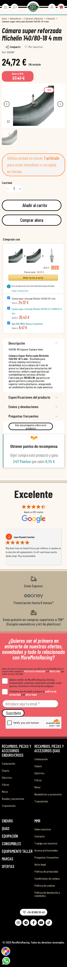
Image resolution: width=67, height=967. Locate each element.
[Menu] (5, 7)
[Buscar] (14, 7)
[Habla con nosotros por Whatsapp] (6, 960)
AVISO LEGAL (55, 671)
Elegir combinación (20, 290)
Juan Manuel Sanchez (24, 537)
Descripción (17, 343)
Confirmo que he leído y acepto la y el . (32, 693)
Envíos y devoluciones (24, 406)
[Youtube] (41, 922)
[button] (7, 104)
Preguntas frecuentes (24, 416)
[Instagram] (18, 922)
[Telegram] (26, 922)
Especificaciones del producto (29, 397)
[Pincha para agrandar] (8, 121)
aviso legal (31, 694)
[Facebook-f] (33, 922)
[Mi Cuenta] (52, 7)
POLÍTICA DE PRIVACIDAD (34, 671)
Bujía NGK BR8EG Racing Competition (27, 323)
